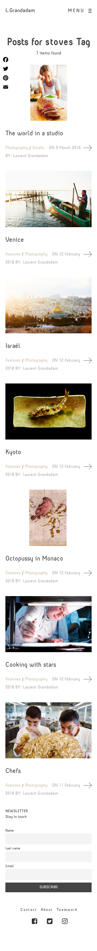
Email (9, 866)
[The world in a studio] (48, 93)
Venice (14, 240)
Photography (16, 148)
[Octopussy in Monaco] (48, 518)
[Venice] (48, 199)
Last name (12, 848)
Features (12, 254)
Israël (12, 346)
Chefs (13, 771)
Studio (38, 148)
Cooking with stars (30, 665)
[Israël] (48, 305)
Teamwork (67, 910)
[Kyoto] (48, 411)
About (47, 910)
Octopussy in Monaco (34, 559)
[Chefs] (48, 730)
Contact (28, 910)
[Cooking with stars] (48, 624)
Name (9, 830)
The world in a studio (34, 133)
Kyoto (13, 452)
